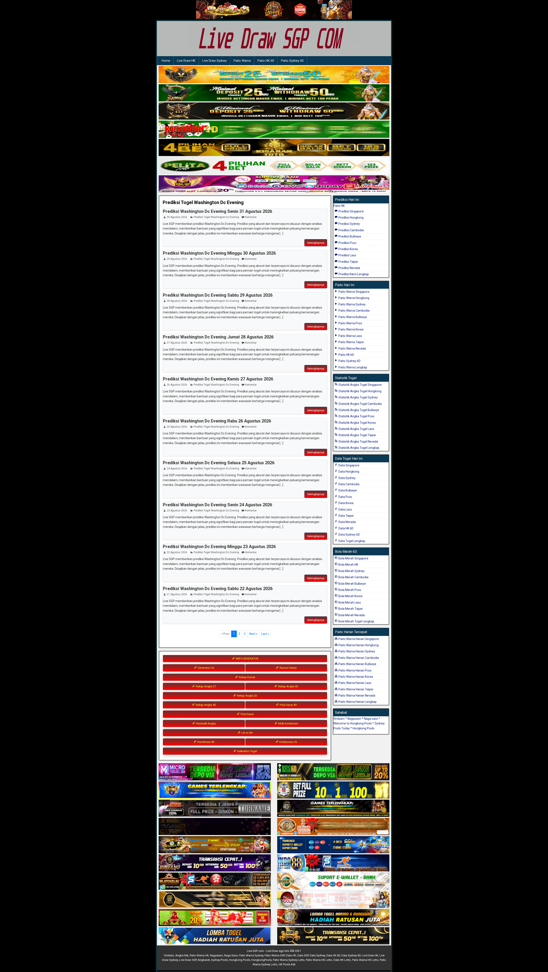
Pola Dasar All (288, 704)
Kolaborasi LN (288, 742)
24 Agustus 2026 (177, 468)
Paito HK (339, 205)
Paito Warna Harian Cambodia (358, 658)
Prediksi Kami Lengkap (353, 274)
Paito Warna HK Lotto (319, 959)
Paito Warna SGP (275, 955)
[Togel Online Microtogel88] (215, 772)
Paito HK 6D (266, 61)
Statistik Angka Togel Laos (356, 429)
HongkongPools (261, 959)
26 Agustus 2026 (177, 384)
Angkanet (204, 959)
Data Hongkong (348, 471)
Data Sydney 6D (349, 534)
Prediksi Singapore (351, 211)
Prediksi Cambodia (351, 230)
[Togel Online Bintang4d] (215, 863)
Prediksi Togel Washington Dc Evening (203, 202)
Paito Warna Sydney (352, 304)
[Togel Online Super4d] (274, 111)
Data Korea (345, 503)
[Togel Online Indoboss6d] (333, 772)
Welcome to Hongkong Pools (352, 723)
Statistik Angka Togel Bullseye (358, 410)
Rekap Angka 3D (287, 686)
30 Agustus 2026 (177, 217)
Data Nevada (347, 522)
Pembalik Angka (205, 723)
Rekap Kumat (246, 677)
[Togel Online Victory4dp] (215, 790)
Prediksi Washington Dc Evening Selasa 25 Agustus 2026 (218, 462)
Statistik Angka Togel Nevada (358, 441)
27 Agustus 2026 (177, 342)
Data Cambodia (348, 484)
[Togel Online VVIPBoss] (274, 75)
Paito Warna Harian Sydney (356, 651)
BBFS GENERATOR (246, 658)
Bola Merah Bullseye (352, 583)
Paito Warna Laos (350, 336)
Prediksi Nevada (349, 268)
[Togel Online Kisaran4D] (274, 129)
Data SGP (302, 955)
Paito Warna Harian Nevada (356, 695)
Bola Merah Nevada (351, 615)
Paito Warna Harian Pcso (355, 670)
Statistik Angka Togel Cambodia (360, 404)
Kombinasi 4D (205, 742)
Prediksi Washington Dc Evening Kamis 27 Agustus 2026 (218, 379)
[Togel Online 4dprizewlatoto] (215, 899)
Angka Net (181, 955)
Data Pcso (345, 497)
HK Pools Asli (287, 964)
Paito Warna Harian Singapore (358, 639)
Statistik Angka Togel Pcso (356, 416)
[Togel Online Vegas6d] (215, 827)
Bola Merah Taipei (350, 608)
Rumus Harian (288, 667)
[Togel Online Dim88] (274, 93)
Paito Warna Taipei (351, 342)
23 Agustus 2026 (177, 510)
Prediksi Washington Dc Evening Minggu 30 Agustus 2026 (219, 253)
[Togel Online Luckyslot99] (333, 790)
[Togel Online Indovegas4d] (333, 936)
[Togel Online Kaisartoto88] (215, 918)
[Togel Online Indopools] (333, 899)
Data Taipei (346, 515)
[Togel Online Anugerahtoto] (333, 845)
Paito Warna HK (199, 955)
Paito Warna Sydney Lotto (289, 959)
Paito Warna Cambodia (353, 310)
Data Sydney (347, 478)
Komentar (251, 217)
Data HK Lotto (342, 959)
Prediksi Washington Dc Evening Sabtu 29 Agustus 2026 (218, 295)
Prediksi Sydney (349, 223)
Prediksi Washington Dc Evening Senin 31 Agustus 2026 (217, 211)
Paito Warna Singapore (353, 291)
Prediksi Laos (347, 255)
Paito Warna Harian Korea (355, 676)
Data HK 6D (345, 528)
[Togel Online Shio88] (333, 918)
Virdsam (339, 718)
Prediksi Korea (348, 249)
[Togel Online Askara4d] (215, 845)
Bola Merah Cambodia (353, 577)
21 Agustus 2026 (177, 594)
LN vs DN (247, 732)
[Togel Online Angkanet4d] (333, 881)
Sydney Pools (219, 959)
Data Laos (345, 509)
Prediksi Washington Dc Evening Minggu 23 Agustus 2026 (219, 546)
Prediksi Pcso (347, 243)
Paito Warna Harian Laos (354, 683)
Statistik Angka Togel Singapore (360, 384)
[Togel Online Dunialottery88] (333, 827)
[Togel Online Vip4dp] (333, 808)
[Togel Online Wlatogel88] (215, 881)
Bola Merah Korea (350, 596)
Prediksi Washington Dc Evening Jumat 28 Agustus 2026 (218, 337)
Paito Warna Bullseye (352, 317)
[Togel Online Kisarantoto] (274, 147)
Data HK (291, 955)
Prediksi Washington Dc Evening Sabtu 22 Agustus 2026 (218, 588)
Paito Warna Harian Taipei (355, 689)
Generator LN (205, 667)
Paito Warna (242, 61)
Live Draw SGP (188, 959)
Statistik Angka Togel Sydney (358, 397)
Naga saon (371, 718)
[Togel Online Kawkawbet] (215, 808)
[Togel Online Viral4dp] (274, 184)
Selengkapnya (315, 242)
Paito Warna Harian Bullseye (357, 664)
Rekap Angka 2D (246, 695)
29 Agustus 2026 (177, 258)
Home (166, 61)
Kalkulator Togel (247, 751)
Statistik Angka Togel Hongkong (359, 391)
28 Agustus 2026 (177, 300)
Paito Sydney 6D (292, 61)
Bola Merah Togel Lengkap (356, 621)
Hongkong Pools (363, 728)
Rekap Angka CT (205, 686)
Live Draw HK (186, 61)
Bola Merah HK (348, 564)
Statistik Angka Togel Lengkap (358, 447)
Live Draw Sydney (214, 61)
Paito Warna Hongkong (353, 298)
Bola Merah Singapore (353, 558)
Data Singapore (348, 465)
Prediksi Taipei (348, 261)
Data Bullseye (347, 490)
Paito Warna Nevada (352, 348)
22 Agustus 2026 (177, 552)
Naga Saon (231, 955)
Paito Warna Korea (350, 329)
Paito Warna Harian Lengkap (357, 701)
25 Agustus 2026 (177, 426)
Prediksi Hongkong (350, 217)
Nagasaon (354, 718)
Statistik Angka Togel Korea (357, 422)
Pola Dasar (247, 714)
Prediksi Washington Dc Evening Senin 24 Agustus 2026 (217, 504)
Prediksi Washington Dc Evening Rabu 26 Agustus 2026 (217, 421)
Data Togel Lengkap (351, 541)
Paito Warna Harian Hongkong (358, 645)
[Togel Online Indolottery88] (333, 863)
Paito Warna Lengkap (352, 367)
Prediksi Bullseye (349, 236)
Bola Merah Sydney (351, 571)
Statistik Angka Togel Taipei (357, 435)
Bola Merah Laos (349, 602)
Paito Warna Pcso (350, 323)
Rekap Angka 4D (205, 704)
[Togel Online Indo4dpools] (215, 936)
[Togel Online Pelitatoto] (274, 166)
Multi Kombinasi (288, 723)
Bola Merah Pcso (349, 590)
